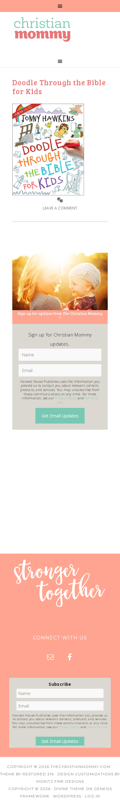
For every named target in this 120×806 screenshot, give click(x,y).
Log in (92, 796)
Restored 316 (38, 774)
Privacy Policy (66, 398)
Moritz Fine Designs (60, 781)
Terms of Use (97, 727)
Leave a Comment (60, 208)
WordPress (67, 796)
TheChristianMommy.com (80, 766)
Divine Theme (69, 788)
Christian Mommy (60, 29)
